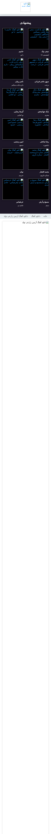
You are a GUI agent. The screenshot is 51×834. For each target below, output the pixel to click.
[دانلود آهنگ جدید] (25, 7)
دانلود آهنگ (35, 216)
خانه (45, 216)
